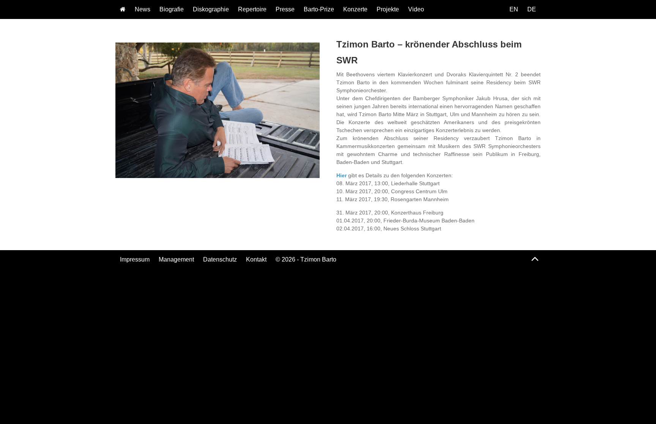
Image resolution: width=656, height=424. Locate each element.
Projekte (388, 9)
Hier (342, 175)
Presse (285, 9)
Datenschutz (220, 259)
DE (531, 9)
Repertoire (252, 9)
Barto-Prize (319, 9)
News (142, 9)
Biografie (171, 9)
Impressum (135, 259)
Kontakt (256, 259)
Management (176, 259)
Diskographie (211, 9)
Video (416, 9)
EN (513, 9)
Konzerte (355, 9)
